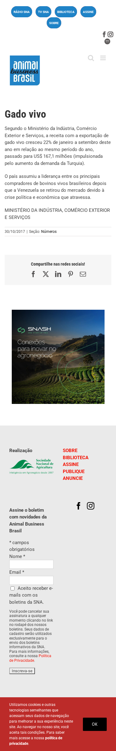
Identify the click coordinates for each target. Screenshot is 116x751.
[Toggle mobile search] (91, 58)
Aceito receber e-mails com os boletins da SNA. (31, 595)
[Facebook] (78, 506)
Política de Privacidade (30, 658)
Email (16, 572)
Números (49, 231)
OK (95, 724)
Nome (17, 556)
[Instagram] (90, 506)
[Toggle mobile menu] (103, 58)
